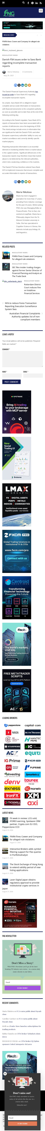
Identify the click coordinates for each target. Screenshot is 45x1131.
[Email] (25, 85)
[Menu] (3, 2)
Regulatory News (10, 55)
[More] (29, 85)
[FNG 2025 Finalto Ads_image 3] (16, 665)
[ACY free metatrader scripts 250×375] (16, 712)
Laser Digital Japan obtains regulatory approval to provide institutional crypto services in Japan (20, 884)
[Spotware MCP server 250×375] (16, 433)
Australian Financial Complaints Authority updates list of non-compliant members (26, 316)
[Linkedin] (22, 85)
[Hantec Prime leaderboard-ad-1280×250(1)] (22, 29)
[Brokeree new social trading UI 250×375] (16, 479)
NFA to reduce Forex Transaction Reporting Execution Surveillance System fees (19, 306)
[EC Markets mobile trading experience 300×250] (19, 926)
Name (4, 371)
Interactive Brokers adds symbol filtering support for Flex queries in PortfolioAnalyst (25, 852)
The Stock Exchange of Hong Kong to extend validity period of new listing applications (26, 867)
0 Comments (27, 72)
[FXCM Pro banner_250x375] (16, 572)
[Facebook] (15, 85)
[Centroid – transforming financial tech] (16, 619)
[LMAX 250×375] (16, 526)
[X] (19, 85)
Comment (6, 349)
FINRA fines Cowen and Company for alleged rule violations (26, 838)
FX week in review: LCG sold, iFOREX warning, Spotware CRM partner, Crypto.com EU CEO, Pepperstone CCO (21, 822)
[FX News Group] (9, 17)
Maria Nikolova (13, 72)
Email (25, 371)
